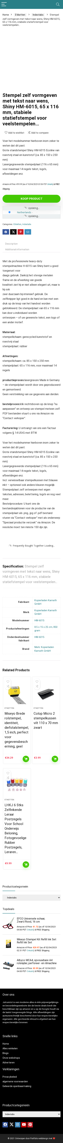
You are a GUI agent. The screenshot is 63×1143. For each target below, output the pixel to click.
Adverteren (9, 1062)
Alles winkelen (10, 1048)
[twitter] (11, 1124)
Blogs (6, 1053)
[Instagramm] (17, 1124)
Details (50, 184)
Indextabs (38, 14)
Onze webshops (11, 1057)
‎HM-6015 (39, 620)
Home (6, 14)
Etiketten (20, 14)
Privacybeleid (10, 1076)
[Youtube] (24, 1124)
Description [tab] (11, 243)
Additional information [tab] (17, 249)
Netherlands (24, 212)
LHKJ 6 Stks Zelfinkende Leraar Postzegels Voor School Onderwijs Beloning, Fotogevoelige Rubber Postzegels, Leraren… (15, 828)
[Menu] (4, 4)
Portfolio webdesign (39, 1138)
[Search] (58, 4)
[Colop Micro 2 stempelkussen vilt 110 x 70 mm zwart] (46, 693)
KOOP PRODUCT (32, 198)
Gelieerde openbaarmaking (17, 1086)
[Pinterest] (30, 1124)
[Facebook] (5, 1124)
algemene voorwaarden (15, 1081)
